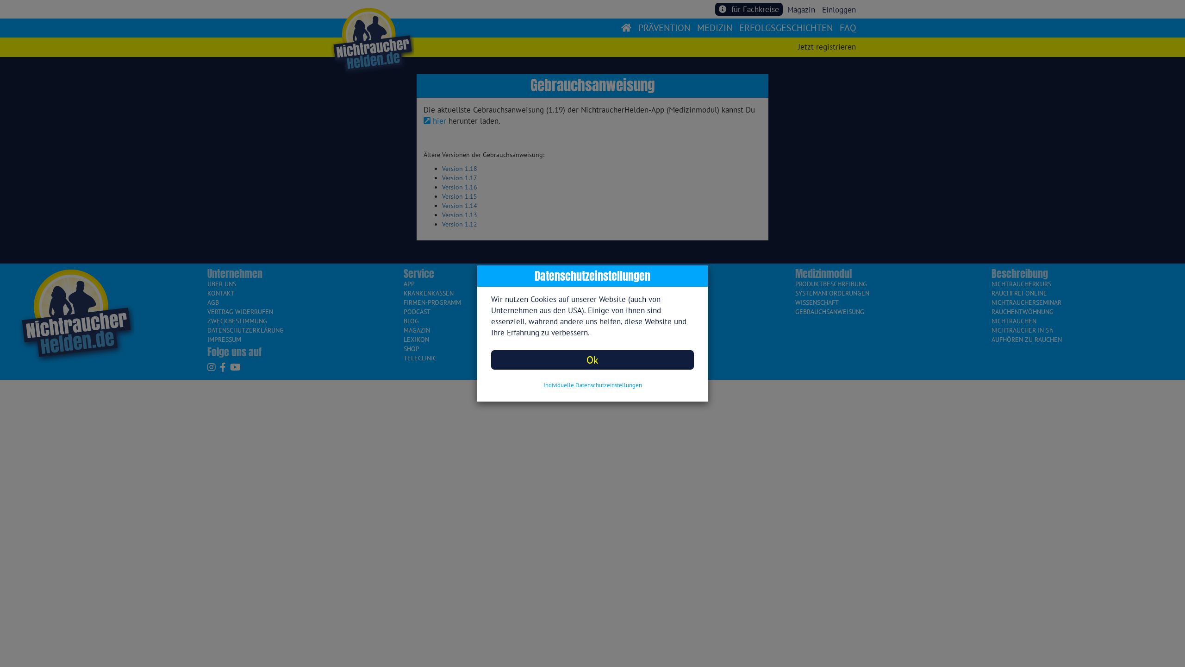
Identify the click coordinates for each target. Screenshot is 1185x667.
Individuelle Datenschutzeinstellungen (592, 385)
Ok (592, 359)
